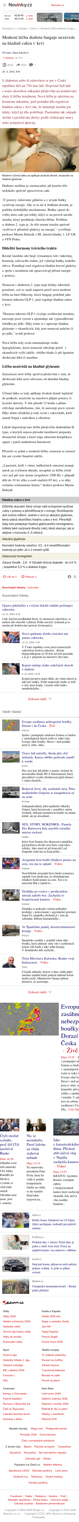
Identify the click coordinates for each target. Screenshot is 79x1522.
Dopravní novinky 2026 (55, 1403)
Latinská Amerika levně (16, 1413)
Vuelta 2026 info (51, 1316)
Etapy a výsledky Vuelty (55, 1321)
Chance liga (10, 1354)
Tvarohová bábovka (53, 1370)
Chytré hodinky (54, 1476)
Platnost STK (49, 1419)
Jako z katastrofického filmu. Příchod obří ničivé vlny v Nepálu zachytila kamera (66, 1150)
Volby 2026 (9, 1316)
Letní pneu (61, 1470)
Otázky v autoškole (53, 1413)
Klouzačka (30, 1452)
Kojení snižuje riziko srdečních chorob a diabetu (47, 667)
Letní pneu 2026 (51, 1393)
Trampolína (64, 1446)
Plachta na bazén (44, 1446)
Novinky (6, 52)
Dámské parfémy (42, 1470)
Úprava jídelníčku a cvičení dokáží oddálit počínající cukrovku (37, 607)
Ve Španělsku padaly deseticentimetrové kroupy (48, 929)
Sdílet (24, 65)
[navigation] (4, 5)
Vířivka (47, 1458)
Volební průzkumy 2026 (16, 1321)
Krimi (25, 766)
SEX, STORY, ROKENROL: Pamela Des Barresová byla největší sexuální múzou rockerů (46, 828)
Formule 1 (9, 1375)
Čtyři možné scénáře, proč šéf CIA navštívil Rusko (9, 1144)
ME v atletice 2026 (13, 1370)
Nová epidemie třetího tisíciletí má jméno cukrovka (45, 635)
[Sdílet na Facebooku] (69, 577)
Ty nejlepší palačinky (54, 1354)
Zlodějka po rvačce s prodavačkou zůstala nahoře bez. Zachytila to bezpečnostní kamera (44, 895)
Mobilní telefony (53, 1464)
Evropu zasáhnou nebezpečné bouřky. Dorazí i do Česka (47, 723)
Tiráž (63, 1496)
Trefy (24, 967)
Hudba (25, 837)
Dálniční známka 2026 (55, 1398)
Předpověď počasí (56, 1428)
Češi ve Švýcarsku (13, 1408)
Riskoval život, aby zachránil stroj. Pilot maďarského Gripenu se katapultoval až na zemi (48, 792)
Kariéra (53, 1496)
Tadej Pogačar (50, 1331)
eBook (10, 65)
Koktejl (25, 868)
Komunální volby (12, 1341)
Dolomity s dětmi (12, 1419)
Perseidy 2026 (28, 1434)
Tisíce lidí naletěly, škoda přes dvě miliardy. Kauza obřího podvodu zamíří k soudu (48, 757)
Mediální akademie (19, 1499)
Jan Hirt (46, 1326)
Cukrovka (33, 587)
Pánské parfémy (38, 1482)
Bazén (27, 1446)
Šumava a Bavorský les (16, 1403)
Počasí (25, 730)
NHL (5, 1380)
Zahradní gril (32, 1458)
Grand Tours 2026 (52, 1341)
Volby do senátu (12, 1336)
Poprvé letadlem (12, 1398)
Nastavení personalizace (50, 1503)
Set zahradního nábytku (53, 1452)
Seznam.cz (57, 5)
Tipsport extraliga (13, 1365)
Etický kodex (40, 1499)
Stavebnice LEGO (19, 1470)
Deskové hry (20, 1476)
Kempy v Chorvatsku (15, 1393)
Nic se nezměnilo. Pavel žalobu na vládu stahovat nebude (36, 1146)
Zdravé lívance (50, 1365)
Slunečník (15, 1452)
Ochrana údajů (59, 1499)
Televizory (36, 1476)
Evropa (25, 801)
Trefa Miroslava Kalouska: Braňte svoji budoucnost (48, 960)
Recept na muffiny (52, 1360)
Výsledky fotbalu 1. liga (16, 1360)
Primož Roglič (50, 1336)
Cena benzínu (48, 1434)
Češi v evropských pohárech (38, 1440)
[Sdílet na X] (75, 577)
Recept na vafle (51, 1375)
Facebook (16, 1496)
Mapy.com (37, 1428)
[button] (39, 150)
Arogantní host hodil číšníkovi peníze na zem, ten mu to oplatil (49, 861)
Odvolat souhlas (23, 1503)
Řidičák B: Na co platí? (55, 1408)
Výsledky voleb (11, 1326)
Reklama (40, 1496)
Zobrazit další (37, 699)
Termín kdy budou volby (17, 1331)
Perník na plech (51, 1380)
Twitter (29, 1496)
